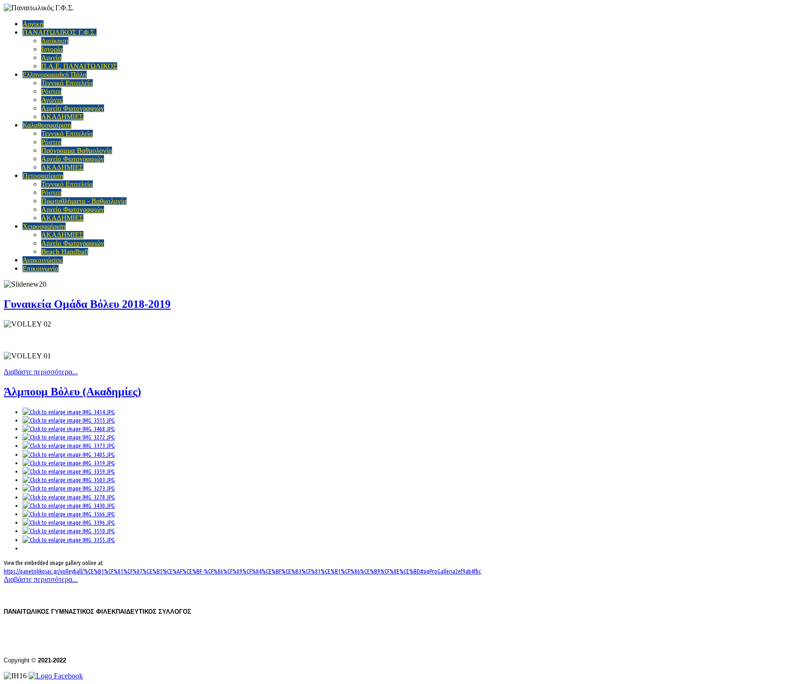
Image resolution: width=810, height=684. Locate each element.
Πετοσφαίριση (42, 175)
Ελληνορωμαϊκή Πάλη (54, 74)
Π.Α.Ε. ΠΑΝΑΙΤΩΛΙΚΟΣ (79, 66)
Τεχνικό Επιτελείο (67, 83)
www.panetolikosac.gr (44, 644)
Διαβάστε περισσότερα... (41, 372)
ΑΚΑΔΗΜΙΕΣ (62, 116)
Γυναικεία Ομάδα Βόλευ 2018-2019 (87, 304)
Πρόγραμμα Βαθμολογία (76, 150)
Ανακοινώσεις (42, 260)
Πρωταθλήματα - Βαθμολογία (84, 201)
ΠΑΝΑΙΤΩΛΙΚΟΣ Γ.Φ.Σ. (59, 32)
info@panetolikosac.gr (130, 644)
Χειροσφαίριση (44, 226)
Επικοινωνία (40, 268)
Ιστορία (52, 49)
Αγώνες (52, 100)
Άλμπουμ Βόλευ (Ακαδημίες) (72, 392)
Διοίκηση (54, 41)
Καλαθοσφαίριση (46, 125)
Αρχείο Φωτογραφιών (72, 108)
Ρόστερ (51, 91)
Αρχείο (51, 57)
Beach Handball (64, 251)
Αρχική (33, 24)
